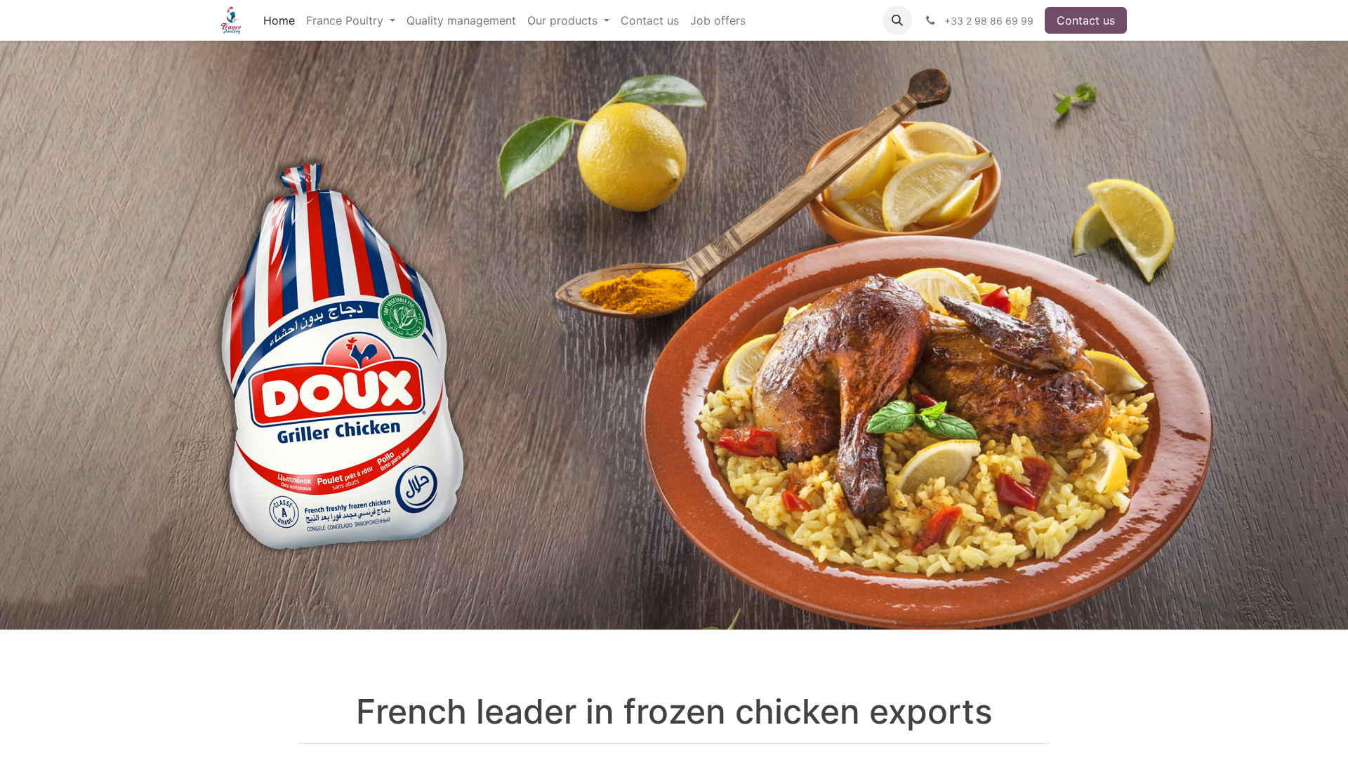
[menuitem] (279, 20)
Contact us (1086, 20)
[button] (897, 20)
